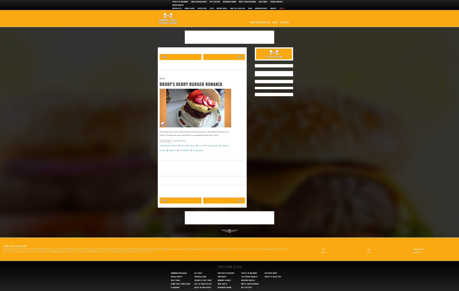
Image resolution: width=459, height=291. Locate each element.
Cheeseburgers (212, 145)
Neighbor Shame (229, 1)
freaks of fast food (202, 280)
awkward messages (179, 273)
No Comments (166, 141)
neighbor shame (224, 287)
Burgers (192, 145)
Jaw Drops (222, 276)
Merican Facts (177, 8)
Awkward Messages (261, 8)
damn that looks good (180, 284)
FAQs (368, 249)
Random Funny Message (274, 54)
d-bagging (175, 287)
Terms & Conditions (419, 249)
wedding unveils (248, 280)
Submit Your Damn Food (260, 22)
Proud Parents (276, 1)
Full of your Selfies (203, 284)
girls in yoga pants (202, 287)
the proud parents (249, 276)
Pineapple (172, 150)
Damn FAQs (284, 22)
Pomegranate (185, 150)
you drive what (271, 273)
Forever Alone (202, 8)
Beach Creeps (178, 5)
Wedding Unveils (222, 8)
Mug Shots (222, 284)
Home (323, 249)
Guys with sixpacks (226, 273)
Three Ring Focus (229, 231)
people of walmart (249, 273)
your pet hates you (273, 276)
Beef (176, 145)
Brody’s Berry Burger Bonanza (191, 84)
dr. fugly (198, 273)
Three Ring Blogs (229, 267)
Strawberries (198, 150)
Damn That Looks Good (172, 18)
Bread (183, 145)
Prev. (164, 57)
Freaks (250, 8)
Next (240, 57)
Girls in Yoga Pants (199, 1)
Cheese (200, 145)
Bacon (175, 141)
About (275, 22)
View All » (282, 8)
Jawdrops (273, 8)
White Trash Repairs (247, 1)
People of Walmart (180, 1)
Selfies (212, 8)
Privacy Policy (417, 252)
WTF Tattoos (215, 1)
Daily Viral (263, 1)
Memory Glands (190, 8)
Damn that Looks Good (237, 8)
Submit (323, 252)
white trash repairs (250, 284)
